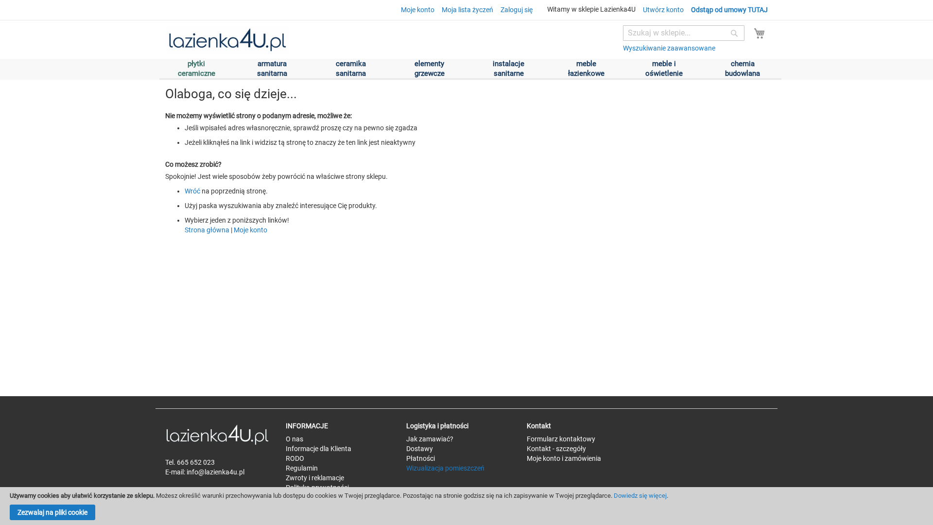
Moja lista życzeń (467, 10)
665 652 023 (196, 462)
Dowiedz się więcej (640, 495)
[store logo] (227, 39)
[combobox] (683, 33)
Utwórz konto (663, 10)
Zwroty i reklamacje (315, 478)
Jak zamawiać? (429, 439)
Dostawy (419, 449)
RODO (295, 458)
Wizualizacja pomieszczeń (445, 468)
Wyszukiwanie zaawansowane (669, 48)
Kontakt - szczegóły (556, 449)
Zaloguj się (517, 10)
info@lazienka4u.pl (215, 472)
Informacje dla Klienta (318, 449)
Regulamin (302, 468)
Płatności (420, 458)
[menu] (470, 69)
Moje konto (417, 10)
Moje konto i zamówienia (564, 458)
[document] (466, 506)
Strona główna (207, 230)
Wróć (192, 191)
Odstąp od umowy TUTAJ (729, 10)
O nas (294, 439)
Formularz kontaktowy (561, 439)
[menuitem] (586, 69)
